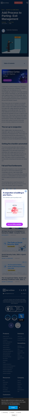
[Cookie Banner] (14, 407)
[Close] (25, 191)
